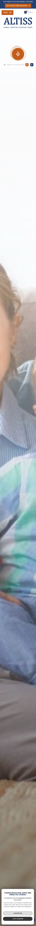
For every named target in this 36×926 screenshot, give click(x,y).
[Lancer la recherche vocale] (18, 54)
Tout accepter (17, 919)
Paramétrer (18, 913)
